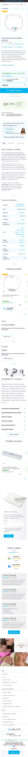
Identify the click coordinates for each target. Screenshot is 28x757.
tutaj (14, 746)
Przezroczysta (20, 230)
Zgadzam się (14, 752)
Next (25, 314)
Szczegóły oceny (19, 44)
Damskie (21, 240)
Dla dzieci (21, 242)
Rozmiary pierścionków (9, 724)
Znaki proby (6, 716)
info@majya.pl (8, 132)
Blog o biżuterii (6, 679)
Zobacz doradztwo (14, 434)
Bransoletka (21, 212)
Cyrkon (22, 219)
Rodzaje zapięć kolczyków (9, 713)
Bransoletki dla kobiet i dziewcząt (19, 205)
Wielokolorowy (20, 234)
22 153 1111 (11, 734)
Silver (22, 228)
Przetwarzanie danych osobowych (11, 706)
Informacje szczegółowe (7, 65)
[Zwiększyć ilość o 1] (24, 85)
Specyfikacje (11, 143)
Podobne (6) (20, 143)
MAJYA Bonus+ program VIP (10, 682)
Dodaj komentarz (8, 358)
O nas (4, 677)
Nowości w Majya (7, 685)
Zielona (22, 236)
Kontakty (5, 674)
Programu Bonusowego (18, 104)
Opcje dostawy (8, 76)
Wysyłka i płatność (7, 701)
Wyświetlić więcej (14, 632)
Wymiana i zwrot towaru (9, 695)
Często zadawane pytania (9, 719)
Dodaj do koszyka (15, 90)
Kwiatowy (21, 245)
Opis (4, 143)
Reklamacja (6, 698)
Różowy (17, 232)
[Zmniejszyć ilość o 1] (18, 85)
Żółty (22, 232)
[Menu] (25, 5)
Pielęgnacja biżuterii (8, 722)
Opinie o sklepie (14, 548)
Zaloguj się (8, 536)
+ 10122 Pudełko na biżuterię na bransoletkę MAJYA (14, 115)
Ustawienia (14, 748)
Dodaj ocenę (7, 336)
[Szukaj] (10, 4)
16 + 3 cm (21, 250)
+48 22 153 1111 (9, 128)
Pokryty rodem (20, 223)
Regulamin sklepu (7, 703)
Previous (21, 314)
